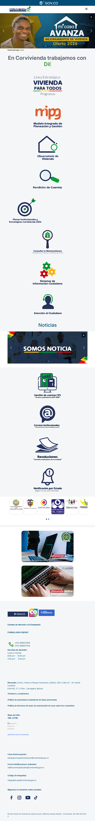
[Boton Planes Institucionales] (48, 210)
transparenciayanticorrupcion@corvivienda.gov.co (28, 758)
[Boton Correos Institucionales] (47, 417)
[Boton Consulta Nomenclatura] (48, 242)
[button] (47, 30)
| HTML (15, 718)
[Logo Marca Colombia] (33, 612)
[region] (47, 509)
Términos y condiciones (18, 694)
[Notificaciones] (47, 479)
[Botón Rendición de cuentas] (48, 179)
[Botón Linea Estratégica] (48, 85)
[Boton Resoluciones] (47, 448)
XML (10, 718)
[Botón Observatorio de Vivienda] (48, 148)
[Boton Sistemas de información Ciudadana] (48, 273)
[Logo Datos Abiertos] (47, 613)
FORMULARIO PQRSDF (18, 632)
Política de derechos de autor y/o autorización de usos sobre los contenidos (41, 706)
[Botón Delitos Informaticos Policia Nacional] (47, 546)
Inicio (22, 50)
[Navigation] (86, 9)
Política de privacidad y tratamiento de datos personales (32, 700)
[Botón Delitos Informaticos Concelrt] (47, 581)
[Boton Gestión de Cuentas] (47, 385)
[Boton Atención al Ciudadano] (48, 304)
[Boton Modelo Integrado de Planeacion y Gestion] (48, 117)
